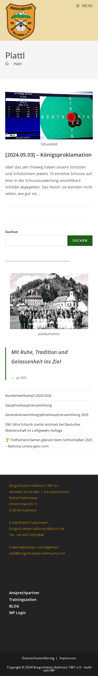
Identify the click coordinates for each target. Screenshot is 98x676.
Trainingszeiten (23, 599)
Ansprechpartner (24, 592)
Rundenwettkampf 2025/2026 (28, 395)
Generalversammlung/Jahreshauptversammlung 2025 (46, 414)
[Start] (7, 63)
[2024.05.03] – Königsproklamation (48, 154)
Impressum (68, 658)
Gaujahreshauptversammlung (28, 405)
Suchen (11, 231)
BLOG (14, 606)
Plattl (18, 63)
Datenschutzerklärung (38, 658)
